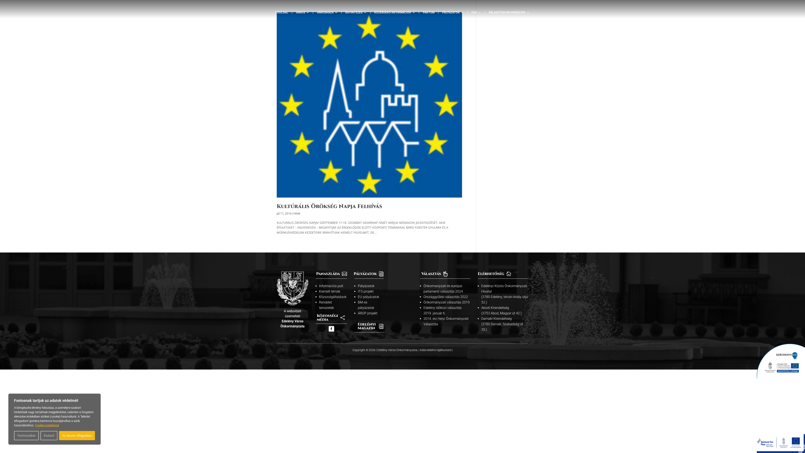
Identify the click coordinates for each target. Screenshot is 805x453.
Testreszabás (26, 435)
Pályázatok (451, 12)
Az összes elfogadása (77, 435)
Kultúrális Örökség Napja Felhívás (329, 206)
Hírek (296, 213)
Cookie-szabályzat (47, 425)
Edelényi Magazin (367, 326)
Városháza (325, 12)
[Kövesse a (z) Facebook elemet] (331, 329)
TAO (474, 12)
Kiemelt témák (329, 291)
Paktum (429, 12)
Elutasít (49, 435)
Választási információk (507, 12)
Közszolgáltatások (333, 297)
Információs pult (331, 286)
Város (300, 12)
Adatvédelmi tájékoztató (436, 350)
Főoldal (281, 12)
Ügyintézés (353, 12)
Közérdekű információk (392, 12)
